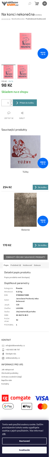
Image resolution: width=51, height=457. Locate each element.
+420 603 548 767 (13, 349)
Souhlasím (24, 450)
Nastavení (24, 441)
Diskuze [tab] (37, 265)
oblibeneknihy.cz (13, 358)
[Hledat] (30, 3)
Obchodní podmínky (9, 373)
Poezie (19, 288)
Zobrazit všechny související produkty (25, 257)
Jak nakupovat (7, 369)
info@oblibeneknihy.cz (15, 345)
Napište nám (6, 380)
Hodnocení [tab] (27, 265)
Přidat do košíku (27, 102)
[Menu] (44, 3)
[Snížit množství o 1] (11, 104)
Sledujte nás (11, 353)
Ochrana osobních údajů (11, 376)
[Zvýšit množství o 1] (11, 101)
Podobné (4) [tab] (16, 265)
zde (4, 433)
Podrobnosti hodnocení (36, 19)
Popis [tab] (6, 265)
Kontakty (5, 384)
